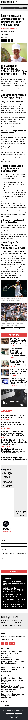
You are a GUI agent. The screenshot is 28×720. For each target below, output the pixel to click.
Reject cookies (18, 714)
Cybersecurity (14, 375)
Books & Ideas (14, 357)
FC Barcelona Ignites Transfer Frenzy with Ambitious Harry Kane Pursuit (12, 416)
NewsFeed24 (11, 31)
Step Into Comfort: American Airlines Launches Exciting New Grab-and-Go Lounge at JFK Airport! (18, 340)
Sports (5, 28)
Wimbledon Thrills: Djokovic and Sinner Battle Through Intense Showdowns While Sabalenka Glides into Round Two (13, 433)
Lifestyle (13, 345)
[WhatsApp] (12, 40)
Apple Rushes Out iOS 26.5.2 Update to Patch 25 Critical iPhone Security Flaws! (18, 371)
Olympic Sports (5, 437)
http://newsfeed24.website (7, 531)
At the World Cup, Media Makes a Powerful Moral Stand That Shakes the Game (13, 424)
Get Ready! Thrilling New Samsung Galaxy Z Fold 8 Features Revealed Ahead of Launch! (18, 381)
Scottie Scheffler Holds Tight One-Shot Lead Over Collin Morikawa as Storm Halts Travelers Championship (14, 442)
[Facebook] (2, 40)
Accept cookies (10, 714)
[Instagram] (6, 643)
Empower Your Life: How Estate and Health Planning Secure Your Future (18, 362)
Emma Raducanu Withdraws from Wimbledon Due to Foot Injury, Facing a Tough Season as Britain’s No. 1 (13, 451)
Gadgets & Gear (14, 385)
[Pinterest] (9, 40)
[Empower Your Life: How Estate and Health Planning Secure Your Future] (5, 363)
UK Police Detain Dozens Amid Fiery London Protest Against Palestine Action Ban (21, 513)
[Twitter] (5, 40)
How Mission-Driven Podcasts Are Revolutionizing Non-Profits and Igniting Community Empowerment (18, 352)
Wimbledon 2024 (5, 329)
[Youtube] (13, 643)
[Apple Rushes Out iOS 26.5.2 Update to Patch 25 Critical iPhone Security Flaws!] (5, 372)
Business (13, 366)
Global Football (6, 419)
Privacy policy (14, 717)
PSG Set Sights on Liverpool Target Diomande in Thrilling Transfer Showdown (14, 459)
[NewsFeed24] (2, 31)
